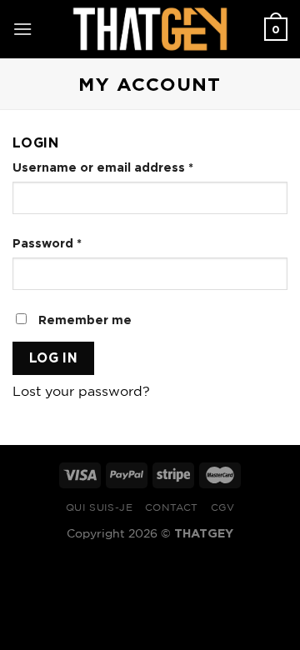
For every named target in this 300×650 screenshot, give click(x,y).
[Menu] (22, 28)
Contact (171, 507)
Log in (53, 358)
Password (47, 243)
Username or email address (102, 167)
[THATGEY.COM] (150, 29)
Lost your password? (81, 392)
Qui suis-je (99, 507)
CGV (223, 507)
